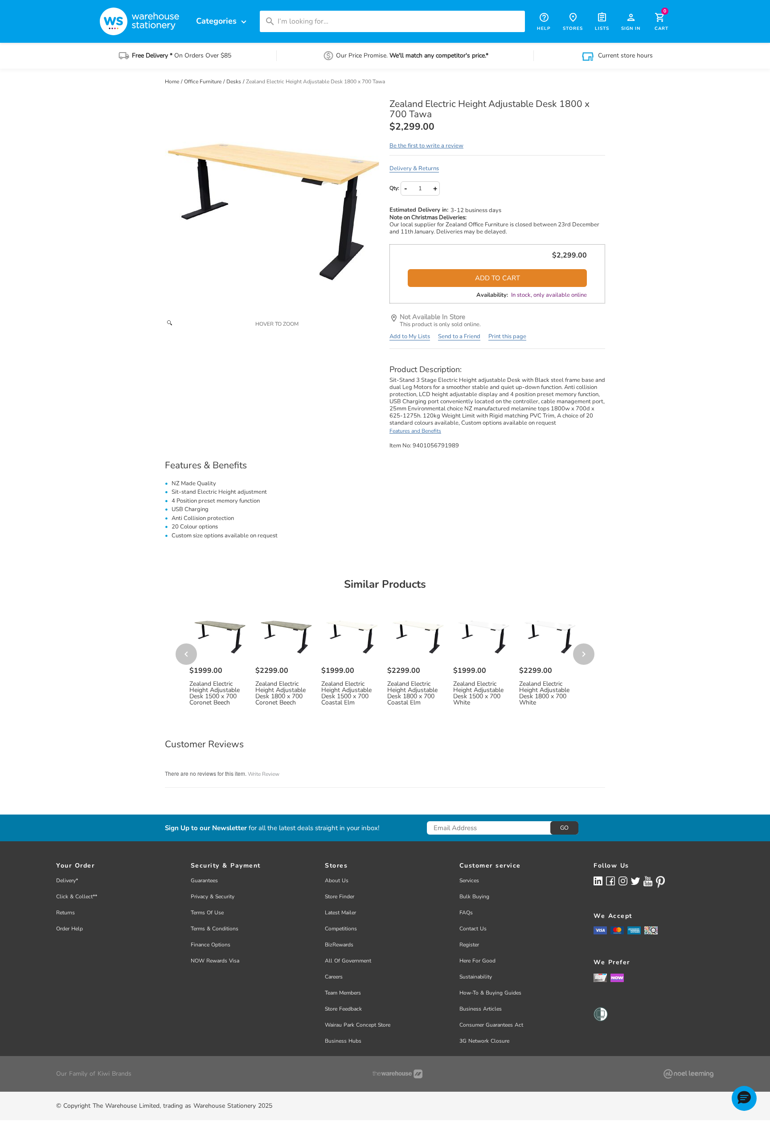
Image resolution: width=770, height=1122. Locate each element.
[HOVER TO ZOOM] (273, 207)
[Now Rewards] (617, 977)
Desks (234, 81)
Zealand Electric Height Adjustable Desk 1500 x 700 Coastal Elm (346, 693)
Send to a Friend (459, 336)
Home (172, 81)
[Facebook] (610, 880)
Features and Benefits (415, 430)
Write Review (263, 774)
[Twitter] (635, 880)
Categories (222, 21)
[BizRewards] (600, 977)
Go (564, 828)
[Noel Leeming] (688, 1074)
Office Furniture (203, 81)
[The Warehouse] (397, 1074)
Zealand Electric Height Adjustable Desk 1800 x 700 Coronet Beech (280, 693)
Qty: (394, 188)
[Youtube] (647, 881)
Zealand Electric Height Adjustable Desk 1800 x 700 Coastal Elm (412, 693)
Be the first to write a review (426, 146)
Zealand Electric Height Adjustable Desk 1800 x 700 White (544, 693)
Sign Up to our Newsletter (206, 828)
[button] (744, 1098)
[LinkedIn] (598, 880)
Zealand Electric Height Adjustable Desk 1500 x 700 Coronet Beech (214, 693)
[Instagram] (622, 880)
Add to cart (497, 278)
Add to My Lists (409, 336)
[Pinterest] (660, 882)
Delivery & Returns (414, 168)
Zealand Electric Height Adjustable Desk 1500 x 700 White (478, 693)
